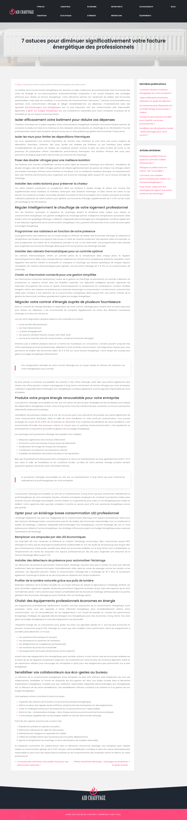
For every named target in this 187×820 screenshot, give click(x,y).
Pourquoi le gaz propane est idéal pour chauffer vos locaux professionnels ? (155, 120)
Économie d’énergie (91, 11)
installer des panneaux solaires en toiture (50, 425)
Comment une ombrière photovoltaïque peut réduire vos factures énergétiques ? (155, 179)
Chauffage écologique (65, 11)
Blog (173, 7)
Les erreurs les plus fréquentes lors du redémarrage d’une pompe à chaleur (156, 109)
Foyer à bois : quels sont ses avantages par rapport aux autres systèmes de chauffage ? (156, 190)
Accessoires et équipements (146, 11)
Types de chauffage (42, 11)
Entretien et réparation (117, 11)
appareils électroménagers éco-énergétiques (38, 107)
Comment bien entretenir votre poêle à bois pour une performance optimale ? (42, 763)
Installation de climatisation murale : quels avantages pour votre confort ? (156, 131)
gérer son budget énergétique (43, 110)
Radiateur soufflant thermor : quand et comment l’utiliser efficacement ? (153, 159)
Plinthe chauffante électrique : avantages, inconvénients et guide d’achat (101, 763)
